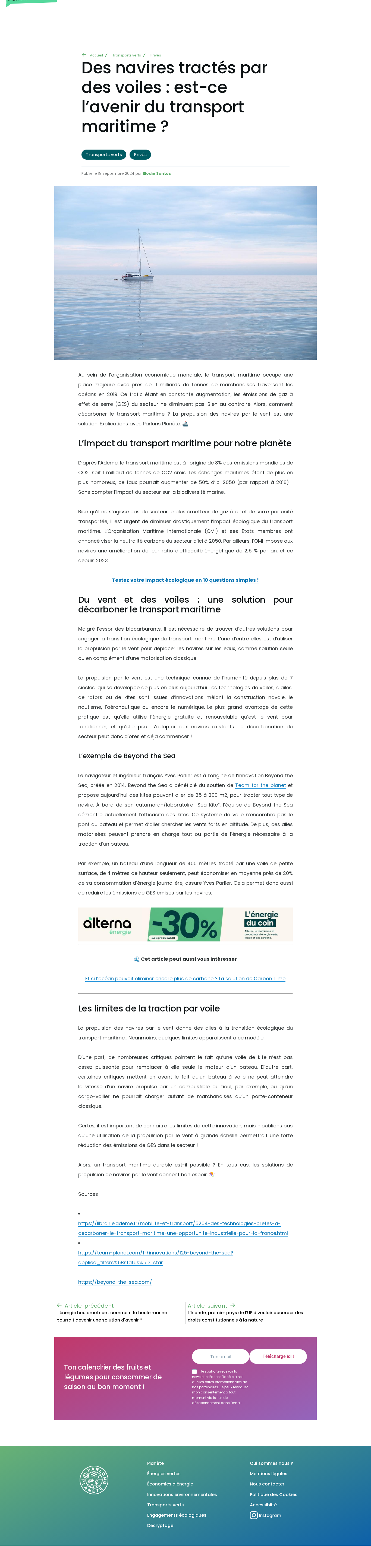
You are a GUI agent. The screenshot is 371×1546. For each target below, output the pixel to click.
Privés (155, 55)
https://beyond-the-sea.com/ (115, 1282)
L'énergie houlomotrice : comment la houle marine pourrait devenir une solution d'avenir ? (111, 1316)
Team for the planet (260, 785)
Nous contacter (267, 1484)
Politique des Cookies (273, 1494)
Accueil (96, 55)
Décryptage (160, 1525)
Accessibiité (263, 1505)
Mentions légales (268, 1474)
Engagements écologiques (176, 1515)
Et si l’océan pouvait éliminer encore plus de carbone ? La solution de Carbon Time (185, 978)
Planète (155, 1463)
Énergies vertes (164, 1474)
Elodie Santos (157, 173)
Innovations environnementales (182, 1494)
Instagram (270, 1515)
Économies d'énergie (170, 1484)
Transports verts (126, 55)
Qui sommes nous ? (271, 1463)
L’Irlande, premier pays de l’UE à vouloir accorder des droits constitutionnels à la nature (245, 1316)
